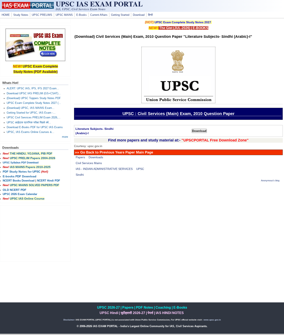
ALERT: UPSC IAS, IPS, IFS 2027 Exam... (33, 88)
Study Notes (20, 14)
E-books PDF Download (19, 176)
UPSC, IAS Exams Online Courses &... (30, 132)
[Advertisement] (178, 215)
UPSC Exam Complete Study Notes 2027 (182, 22)
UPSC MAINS (64, 14)
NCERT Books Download (19, 180)
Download (138, 14)
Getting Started (120, 14)
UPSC (140, 169)
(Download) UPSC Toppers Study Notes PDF (34, 98)
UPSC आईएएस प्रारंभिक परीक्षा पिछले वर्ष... (29, 122)
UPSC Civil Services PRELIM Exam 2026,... (34, 117)
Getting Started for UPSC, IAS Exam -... (31, 112)
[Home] (28, 7)
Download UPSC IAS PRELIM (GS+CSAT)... (34, 93)
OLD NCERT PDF (14, 189)
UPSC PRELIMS (42, 14)
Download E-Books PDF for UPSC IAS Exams (35, 127)
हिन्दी (150, 14)
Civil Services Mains (89, 163)
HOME (6, 14)
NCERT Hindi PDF (48, 180)
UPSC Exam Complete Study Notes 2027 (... (34, 103)
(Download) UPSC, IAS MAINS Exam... (30, 108)
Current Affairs (98, 14)
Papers (80, 157)
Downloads (96, 157)
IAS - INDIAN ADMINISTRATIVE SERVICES (104, 169)
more (65, 136)
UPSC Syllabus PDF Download (20, 162)
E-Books (81, 14)
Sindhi (80, 174)
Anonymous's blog (270, 180)
